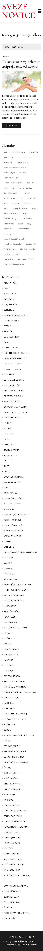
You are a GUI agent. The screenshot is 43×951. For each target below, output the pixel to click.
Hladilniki (9, 434)
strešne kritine (9, 234)
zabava (27, 254)
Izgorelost (10, 460)
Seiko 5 (7, 730)
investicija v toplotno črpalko (15, 168)
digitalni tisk (33, 152)
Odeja (7, 633)
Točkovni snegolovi (14, 821)
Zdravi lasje (8, 259)
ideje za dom (23, 162)
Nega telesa (7, 56)
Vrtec (7, 880)
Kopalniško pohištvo (15, 525)
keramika (22, 173)
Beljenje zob (10, 304)
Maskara (8, 568)
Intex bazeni (10, 455)
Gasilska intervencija (15, 412)
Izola (6, 471)
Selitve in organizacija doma (19, 735)
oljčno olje (32, 198)
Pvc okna (9, 703)
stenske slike (8, 229)
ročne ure (28, 219)
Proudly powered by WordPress (19, 941)
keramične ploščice (11, 178)
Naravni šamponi (10, 193)
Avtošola (9, 299)
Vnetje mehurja (12, 870)
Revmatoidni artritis (15, 719)
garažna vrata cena (27, 157)
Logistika (8, 557)
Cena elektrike (12, 347)
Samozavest (9, 224)
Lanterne (9, 547)
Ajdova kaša (10, 283)
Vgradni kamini (12, 854)
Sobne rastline (12, 773)
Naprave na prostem (15, 600)
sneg (29, 224)
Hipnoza (8, 428)
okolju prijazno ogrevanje (14, 198)
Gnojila (7, 423)
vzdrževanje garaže (11, 254)
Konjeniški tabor (13, 520)
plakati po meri (29, 203)
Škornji (7, 767)
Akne (6, 288)
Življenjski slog (12, 902)
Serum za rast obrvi (15, 751)
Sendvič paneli (11, 746)
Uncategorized (12, 843)
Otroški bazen (11, 649)
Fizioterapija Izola (13, 396)
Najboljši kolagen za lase (22, 188)
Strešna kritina (23, 229)
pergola (15, 203)
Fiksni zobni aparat (14, 390)
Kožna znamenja (12, 536)
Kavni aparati (11, 493)
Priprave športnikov (15, 687)
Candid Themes (29, 944)
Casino (7, 342)
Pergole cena (11, 654)
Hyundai (8, 444)
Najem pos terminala (15, 590)
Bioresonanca (11, 320)
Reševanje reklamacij (15, 714)
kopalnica (30, 183)
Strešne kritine (12, 789)
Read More (12, 125)
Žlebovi (8, 907)
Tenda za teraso (13, 816)
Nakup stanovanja (14, 595)
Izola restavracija (14, 477)
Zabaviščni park (12, 891)
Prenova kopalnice (14, 681)
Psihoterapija (11, 697)
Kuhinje (7, 541)
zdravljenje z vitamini (25, 259)
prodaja (26, 213)
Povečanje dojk (12, 676)
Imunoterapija (11, 450)
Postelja (8, 670)
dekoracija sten (19, 152)
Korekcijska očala (13, 530)
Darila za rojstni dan (15, 358)
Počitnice (9, 665)
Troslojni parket (13, 837)
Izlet (6, 466)
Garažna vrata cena (15, 407)
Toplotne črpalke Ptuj (16, 827)
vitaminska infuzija (27, 249)
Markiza (8, 563)
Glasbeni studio (12, 417)
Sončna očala (11, 778)
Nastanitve (10, 606)
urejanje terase (10, 249)
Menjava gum (10, 579)
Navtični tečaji (12, 611)
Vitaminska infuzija (14, 864)
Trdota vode (11, 832)
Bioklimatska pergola (15, 315)
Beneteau (9, 310)
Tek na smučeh (11, 805)
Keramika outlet (13, 504)
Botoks (7, 326)
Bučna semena (11, 337)
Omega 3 (8, 644)
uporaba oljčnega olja (12, 244)
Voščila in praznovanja (16, 875)
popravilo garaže (20, 208)
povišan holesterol (11, 213)
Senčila (8, 740)
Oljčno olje (10, 638)
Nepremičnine (11, 622)
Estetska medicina (14, 380)
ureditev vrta (31, 244)
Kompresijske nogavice (16, 514)
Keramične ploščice (14, 498)
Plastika (8, 660)
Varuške (8, 848)
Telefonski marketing (15, 810)
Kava (6, 487)
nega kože (26, 193)
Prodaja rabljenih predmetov (20, 692)
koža (5, 188)
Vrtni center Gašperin (16, 886)
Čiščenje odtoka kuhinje (16, 353)
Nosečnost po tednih (15, 627)
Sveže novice (18, 11)
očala (6, 203)
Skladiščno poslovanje (16, 762)
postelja (35, 208)
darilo (6, 152)
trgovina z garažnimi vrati (14, 239)
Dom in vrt (9, 374)
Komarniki (9, 509)
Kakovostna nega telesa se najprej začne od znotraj (21, 64)
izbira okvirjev (9, 173)
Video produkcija (13, 859)
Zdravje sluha (11, 897)
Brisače (8, 331)
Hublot (7, 439)
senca (20, 224)
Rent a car (9, 708)
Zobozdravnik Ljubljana (17, 913)
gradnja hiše (8, 162)
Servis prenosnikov (14, 757)
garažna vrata (9, 157)
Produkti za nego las (12, 219)
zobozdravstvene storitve (14, 264)
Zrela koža (10, 918)
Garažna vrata (12, 401)
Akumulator (10, 294)
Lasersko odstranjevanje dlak (20, 552)
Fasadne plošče (12, 385)
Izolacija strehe (12, 482)
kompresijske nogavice (13, 183)
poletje (6, 208)
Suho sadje (9, 794)
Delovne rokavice (13, 369)
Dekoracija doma (13, 364)
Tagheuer (9, 800)
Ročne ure (9, 724)
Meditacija (9, 574)
